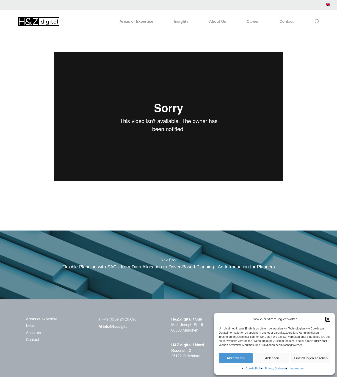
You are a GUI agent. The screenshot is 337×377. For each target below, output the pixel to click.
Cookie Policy (254, 368)
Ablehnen (272, 358)
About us (33, 333)
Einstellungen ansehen (311, 358)
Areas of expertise (41, 319)
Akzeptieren (236, 358)
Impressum (297, 368)
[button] (328, 319)
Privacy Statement (276, 368)
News (31, 326)
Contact (32, 340)
